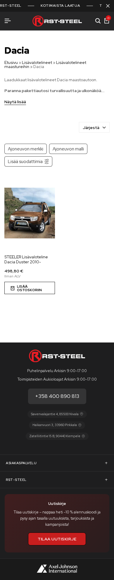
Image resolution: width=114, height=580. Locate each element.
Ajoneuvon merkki (25, 149)
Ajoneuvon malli (68, 149)
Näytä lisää (15, 102)
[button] (29, 288)
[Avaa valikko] (7, 21)
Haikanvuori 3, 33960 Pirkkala (54, 425)
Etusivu (11, 62)
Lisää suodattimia (25, 161)
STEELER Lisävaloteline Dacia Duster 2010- (26, 259)
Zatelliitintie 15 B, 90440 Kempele (54, 436)
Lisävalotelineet (37, 62)
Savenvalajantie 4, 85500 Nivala (55, 414)
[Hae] (98, 21)
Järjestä (91, 127)
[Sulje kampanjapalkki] (108, 6)
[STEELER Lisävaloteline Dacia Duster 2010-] (29, 213)
